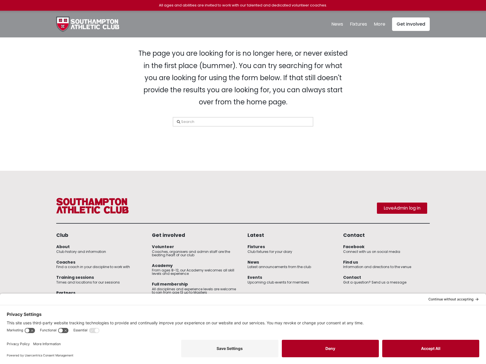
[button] (379, 24)
